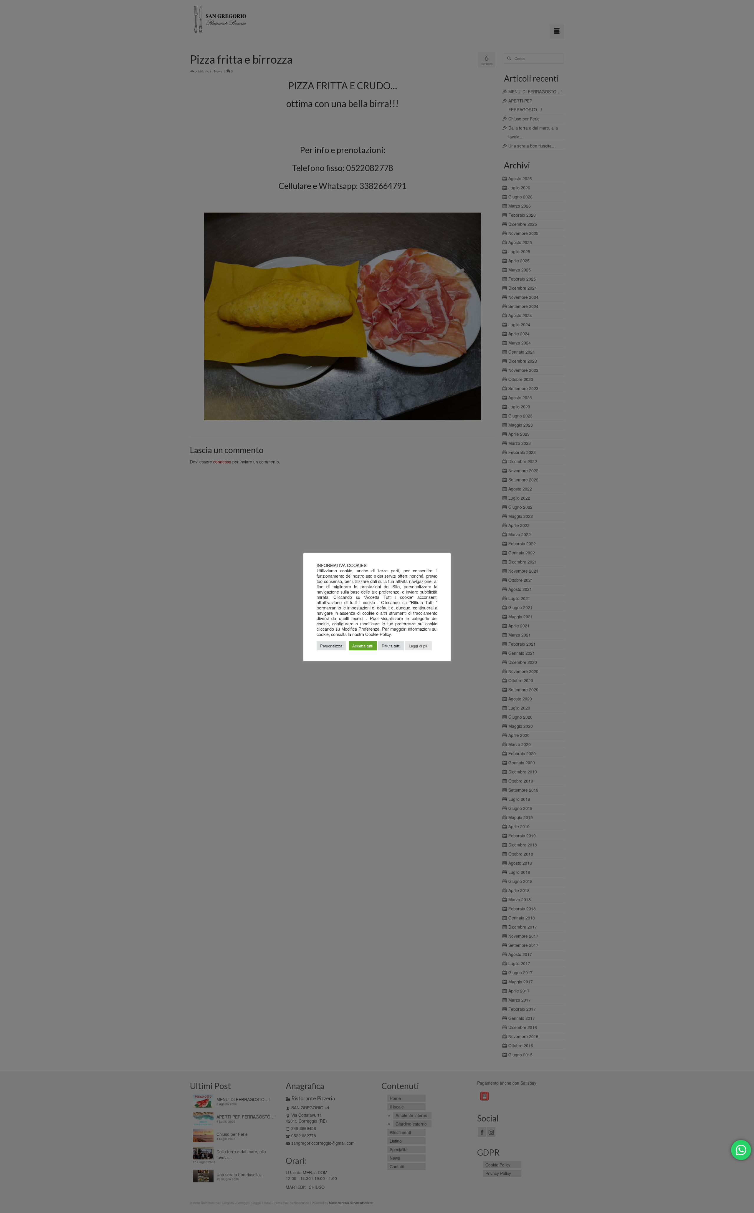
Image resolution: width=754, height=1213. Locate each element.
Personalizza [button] (331, 646)
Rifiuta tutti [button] (391, 646)
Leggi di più (418, 646)
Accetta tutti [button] (362, 646)
